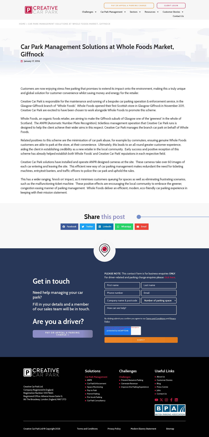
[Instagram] (166, 400)
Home (22, 24)
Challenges (87, 11)
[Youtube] (156, 400)
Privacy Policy (114, 429)
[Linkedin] (176, 400)
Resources (150, 11)
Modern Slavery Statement (143, 429)
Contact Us (178, 16)
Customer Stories (171, 11)
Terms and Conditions (156, 318)
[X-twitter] (161, 400)
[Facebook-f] (171, 400)
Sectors (133, 11)
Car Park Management (111, 11)
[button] (69, 226)
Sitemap (170, 429)
